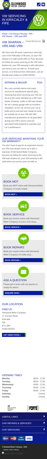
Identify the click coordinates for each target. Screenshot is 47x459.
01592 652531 (8, 329)
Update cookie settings (11, 450)
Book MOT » (11, 194)
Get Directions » (12, 335)
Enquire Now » (12, 293)
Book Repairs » (13, 260)
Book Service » (13, 227)
